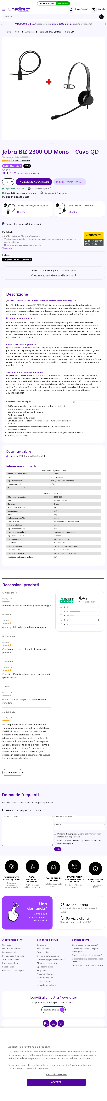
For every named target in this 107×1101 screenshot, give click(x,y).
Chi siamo (6, 945)
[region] (53, 1064)
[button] (12, 939)
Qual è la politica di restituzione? (87, 955)
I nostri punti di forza (11, 948)
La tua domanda (11, 816)
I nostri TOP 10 (43, 981)
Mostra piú (36, 224)
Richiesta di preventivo (47, 963)
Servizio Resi (43, 948)
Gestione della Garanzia (48, 956)
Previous (1, 24)
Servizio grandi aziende (13, 956)
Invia (58, 849)
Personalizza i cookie (56, 1074)
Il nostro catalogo (10, 963)
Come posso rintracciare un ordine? (88, 965)
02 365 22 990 (76, 905)
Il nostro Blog (8, 967)
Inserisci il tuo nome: (64, 816)
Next (105, 24)
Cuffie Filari (30, 32)
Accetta (56, 1082)
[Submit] (101, 16)
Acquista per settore (46, 985)
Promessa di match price (13, 970)
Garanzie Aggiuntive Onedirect (51, 959)
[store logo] (19, 9)
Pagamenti (42, 970)
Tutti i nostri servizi (10, 959)
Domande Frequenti (46, 974)
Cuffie (17, 32)
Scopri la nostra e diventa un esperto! (53, 24)
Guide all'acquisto (45, 977)
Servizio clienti (77, 918)
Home (8, 32)
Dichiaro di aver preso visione (79, 835)
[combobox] (54, 16)
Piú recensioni (11, 772)
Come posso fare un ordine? (85, 945)
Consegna (41, 945)
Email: (58, 824)
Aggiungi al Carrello (35, 181)
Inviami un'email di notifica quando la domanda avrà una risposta (79, 842)
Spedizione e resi (45, 967)
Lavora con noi (9, 952)
